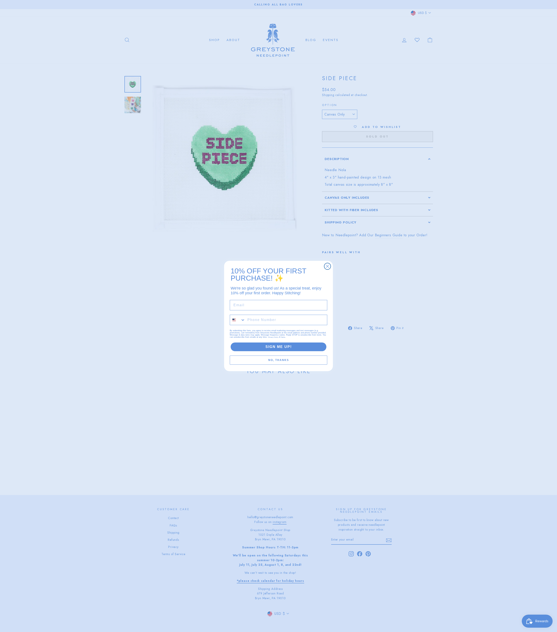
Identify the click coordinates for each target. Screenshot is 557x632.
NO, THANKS (278, 360)
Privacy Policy (273, 337)
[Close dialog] (327, 266)
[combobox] (237, 320)
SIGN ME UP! (278, 347)
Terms (283, 337)
